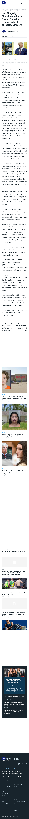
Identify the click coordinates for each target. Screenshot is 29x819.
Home (3, 9)
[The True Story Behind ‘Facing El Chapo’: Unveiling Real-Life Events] (14, 562)
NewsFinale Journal (11, 685)
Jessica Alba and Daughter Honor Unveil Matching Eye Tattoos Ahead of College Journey (13, 681)
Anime (3, 591)
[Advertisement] (14, 526)
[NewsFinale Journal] (4, 31)
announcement (19, 108)
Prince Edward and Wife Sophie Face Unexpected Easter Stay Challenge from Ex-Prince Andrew (7, 327)
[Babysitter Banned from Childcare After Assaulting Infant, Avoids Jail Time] (14, 417)
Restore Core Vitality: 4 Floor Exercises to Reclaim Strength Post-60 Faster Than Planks (14, 614)
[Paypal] (19, 764)
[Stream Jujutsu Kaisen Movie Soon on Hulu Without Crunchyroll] (14, 603)
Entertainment (5, 549)
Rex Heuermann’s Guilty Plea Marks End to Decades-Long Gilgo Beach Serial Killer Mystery (21, 327)
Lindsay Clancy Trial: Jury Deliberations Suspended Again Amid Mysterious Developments (13, 472)
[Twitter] (26, 764)
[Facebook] (13, 764)
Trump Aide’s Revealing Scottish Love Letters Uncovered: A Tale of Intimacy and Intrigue (13, 711)
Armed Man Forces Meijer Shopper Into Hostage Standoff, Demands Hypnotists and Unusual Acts (14, 398)
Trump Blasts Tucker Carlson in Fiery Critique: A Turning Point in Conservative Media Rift (14, 704)
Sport (3, 569)
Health (3, 610)
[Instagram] (16, 764)
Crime (6, 9)
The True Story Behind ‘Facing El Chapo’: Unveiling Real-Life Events (13, 552)
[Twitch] (23, 764)
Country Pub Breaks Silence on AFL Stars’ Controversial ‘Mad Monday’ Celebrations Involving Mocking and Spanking (14, 573)
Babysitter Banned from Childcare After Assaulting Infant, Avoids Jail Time (13, 435)
